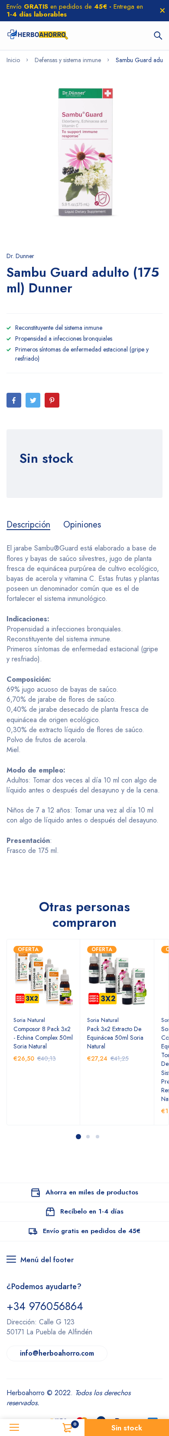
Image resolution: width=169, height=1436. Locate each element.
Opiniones (82, 525)
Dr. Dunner (20, 256)
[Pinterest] (52, 400)
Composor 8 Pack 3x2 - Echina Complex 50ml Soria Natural (43, 1038)
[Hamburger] (14, 1427)
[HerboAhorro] (37, 35)
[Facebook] (13, 400)
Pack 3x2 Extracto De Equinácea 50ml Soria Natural (115, 1038)
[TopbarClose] (162, 10)
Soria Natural (29, 1020)
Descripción (28, 525)
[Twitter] (33, 400)
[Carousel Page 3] (97, 1136)
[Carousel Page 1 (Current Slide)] (78, 1136)
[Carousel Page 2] (87, 1136)
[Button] (158, 35)
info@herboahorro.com (57, 1353)
